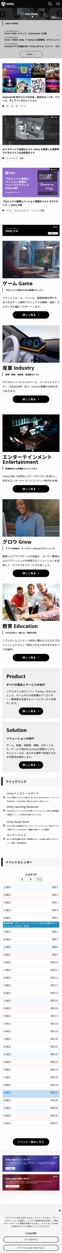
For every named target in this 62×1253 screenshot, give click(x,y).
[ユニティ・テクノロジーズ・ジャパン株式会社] (8, 4)
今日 (39, 879)
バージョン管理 (38, 210)
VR (12, 106)
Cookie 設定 (31, 1233)
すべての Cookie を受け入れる (31, 1247)
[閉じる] (60, 1210)
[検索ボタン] (50, 4)
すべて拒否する (31, 1239)
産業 (21, 158)
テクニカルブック (21, 210)
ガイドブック (11, 158)
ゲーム (23, 106)
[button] (27, 16)
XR (17, 106)
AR (7, 106)
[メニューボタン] (58, 4)
